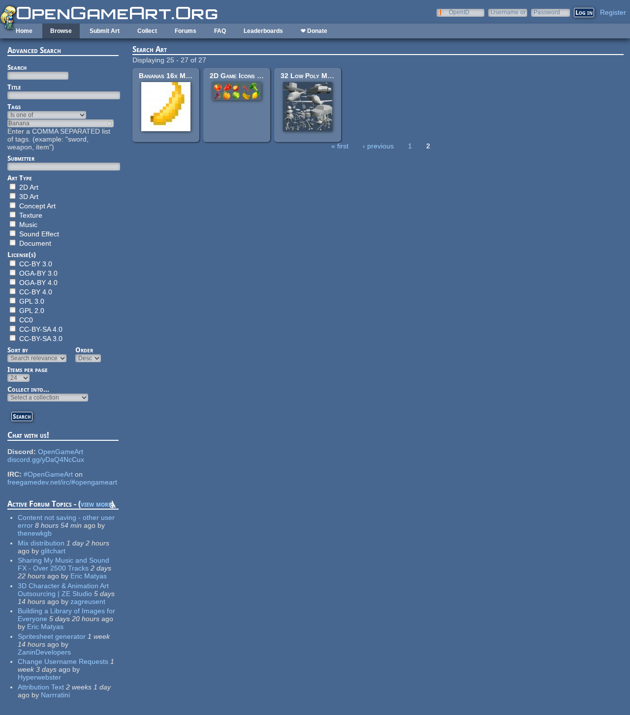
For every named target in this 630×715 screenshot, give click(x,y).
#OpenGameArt (48, 474)
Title (14, 87)
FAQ (220, 31)
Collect (147, 31)
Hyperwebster (39, 677)
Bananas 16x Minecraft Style (184, 76)
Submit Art (105, 31)
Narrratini (55, 695)
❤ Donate (314, 31)
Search (17, 67)
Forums (185, 31)
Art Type (19, 178)
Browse (61, 31)
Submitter (20, 158)
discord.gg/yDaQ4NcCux (45, 459)
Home (24, 31)
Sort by (17, 350)
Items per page (27, 369)
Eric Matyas (88, 576)
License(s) (21, 254)
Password (547, 12)
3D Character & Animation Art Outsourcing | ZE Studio (63, 590)
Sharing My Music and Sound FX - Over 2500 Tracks (63, 564)
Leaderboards (263, 31)
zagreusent (87, 601)
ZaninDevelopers (44, 652)
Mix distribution (41, 543)
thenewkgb (35, 533)
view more (96, 504)
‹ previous (378, 146)
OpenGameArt (60, 452)
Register (613, 12)
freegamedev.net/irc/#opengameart (62, 482)
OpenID (459, 12)
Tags (14, 107)
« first (339, 146)
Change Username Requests (63, 661)
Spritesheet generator (52, 636)
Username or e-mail (508, 12)
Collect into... (28, 389)
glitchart (53, 551)
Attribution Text (41, 687)
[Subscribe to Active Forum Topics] (113, 507)
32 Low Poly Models (313, 76)
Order (84, 350)
